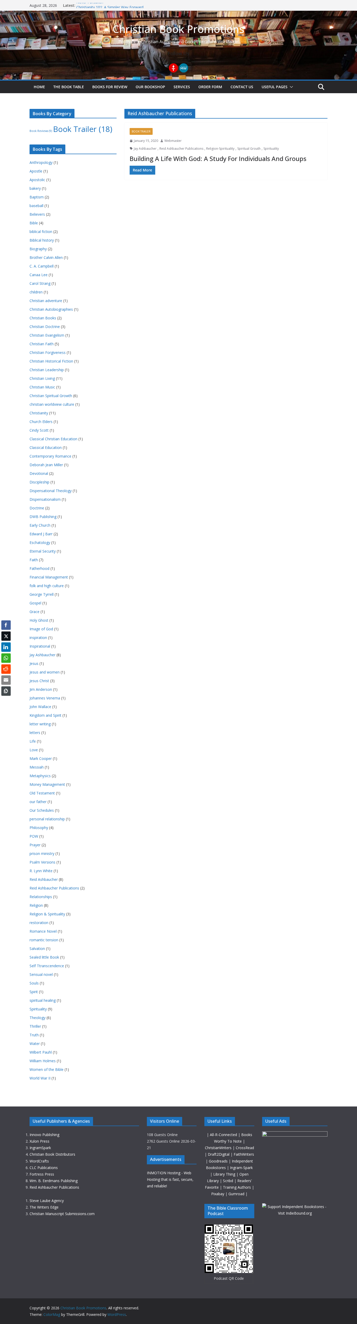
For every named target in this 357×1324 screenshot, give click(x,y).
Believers (37, 214)
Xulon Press (39, 1141)
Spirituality (271, 148)
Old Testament (42, 793)
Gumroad (236, 1193)
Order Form (210, 86)
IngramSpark (40, 1147)
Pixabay (218, 1193)
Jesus (34, 663)
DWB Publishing (43, 516)
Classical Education (46, 447)
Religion (36, 905)
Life (33, 741)
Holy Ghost (39, 620)
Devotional (39, 473)
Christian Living (42, 378)
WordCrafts (39, 1161)
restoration (39, 922)
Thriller (35, 1026)
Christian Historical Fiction (51, 361)
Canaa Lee (39, 274)
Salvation (37, 948)
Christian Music (42, 387)
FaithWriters (244, 1154)
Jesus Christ (39, 680)
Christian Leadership (47, 369)
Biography (38, 248)
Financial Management (49, 577)
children (36, 292)
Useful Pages (274, 86)
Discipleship (39, 482)
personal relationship (47, 818)
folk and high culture (47, 585)
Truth (34, 1034)
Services (182, 86)
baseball (36, 205)
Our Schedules (42, 810)
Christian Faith (42, 343)
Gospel (35, 602)
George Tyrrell (42, 594)
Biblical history (42, 240)
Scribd (228, 1180)
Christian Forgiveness (48, 352)
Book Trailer (141, 131)
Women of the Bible (47, 1069)
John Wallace (40, 706)
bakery (35, 188)
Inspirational (40, 646)
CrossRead (245, 1147)
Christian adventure (46, 300)
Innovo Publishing (44, 1134)
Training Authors (237, 1187)
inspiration (38, 637)
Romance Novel (43, 931)
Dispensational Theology (51, 490)
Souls (34, 983)
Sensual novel (41, 974)
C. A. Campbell (42, 266)
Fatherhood (39, 568)
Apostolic (37, 179)
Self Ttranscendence (47, 965)
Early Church (40, 525)
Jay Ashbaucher (145, 148)
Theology (37, 1017)
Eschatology (40, 542)
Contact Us (242, 86)
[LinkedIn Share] (6, 647)
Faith (34, 559)
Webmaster (173, 140)
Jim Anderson (41, 689)
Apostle (36, 171)
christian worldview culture (52, 404)
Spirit (34, 991)
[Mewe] (183, 68)
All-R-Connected (223, 1134)
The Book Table (68, 86)
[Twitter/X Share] (6, 636)
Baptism (37, 196)
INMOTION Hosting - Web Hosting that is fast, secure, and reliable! (170, 1179)
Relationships (41, 896)
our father (38, 801)
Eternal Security (43, 551)
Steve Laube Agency (47, 1200)
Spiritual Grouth (249, 148)
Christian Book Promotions (178, 29)
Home (39, 86)
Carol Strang (40, 283)
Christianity (39, 412)
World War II (40, 1078)
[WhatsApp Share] (6, 658)
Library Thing (224, 1174)
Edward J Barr (41, 533)
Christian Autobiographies (51, 309)
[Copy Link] (6, 691)
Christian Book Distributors (52, 1154)
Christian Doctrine (45, 326)
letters (35, 732)
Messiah (37, 767)
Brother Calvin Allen (46, 257)
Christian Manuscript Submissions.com (62, 1213)
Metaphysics (40, 775)
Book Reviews (41, 131)
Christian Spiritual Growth (51, 395)
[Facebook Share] (6, 625)
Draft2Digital (219, 1154)
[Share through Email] (6, 680)
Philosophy (39, 827)
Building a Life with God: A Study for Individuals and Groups (218, 158)
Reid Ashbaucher (44, 879)
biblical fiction (41, 231)
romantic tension (44, 939)
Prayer (35, 844)
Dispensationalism (45, 499)
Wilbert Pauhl (41, 1052)
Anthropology (41, 162)
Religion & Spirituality (47, 913)
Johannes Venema (45, 698)
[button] (290, 87)
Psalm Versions (42, 862)
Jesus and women (45, 672)
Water (35, 1043)
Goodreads (219, 1161)
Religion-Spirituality (220, 148)
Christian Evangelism (47, 335)
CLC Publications (44, 1167)
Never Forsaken (89, 5)
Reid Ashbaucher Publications (181, 148)
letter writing (40, 723)
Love (34, 749)
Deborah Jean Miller (46, 464)
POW (34, 836)
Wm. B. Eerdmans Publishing (54, 1180)
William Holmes (43, 1060)
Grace (34, 611)
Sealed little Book (44, 957)
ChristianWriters (219, 1147)
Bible (34, 222)
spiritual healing (43, 1000)
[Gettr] (173, 68)
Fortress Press (42, 1174)
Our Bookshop (150, 86)
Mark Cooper (41, 758)
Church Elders (41, 421)
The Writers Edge (44, 1207)
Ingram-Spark (241, 1167)
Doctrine (37, 507)
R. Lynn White (41, 870)
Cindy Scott (39, 430)
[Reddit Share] (6, 669)
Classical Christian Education (53, 438)
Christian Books (43, 317)
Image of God (41, 628)
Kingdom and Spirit (45, 715)
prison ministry (42, 853)
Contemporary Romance (50, 456)
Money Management (47, 784)
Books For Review (109, 86)
